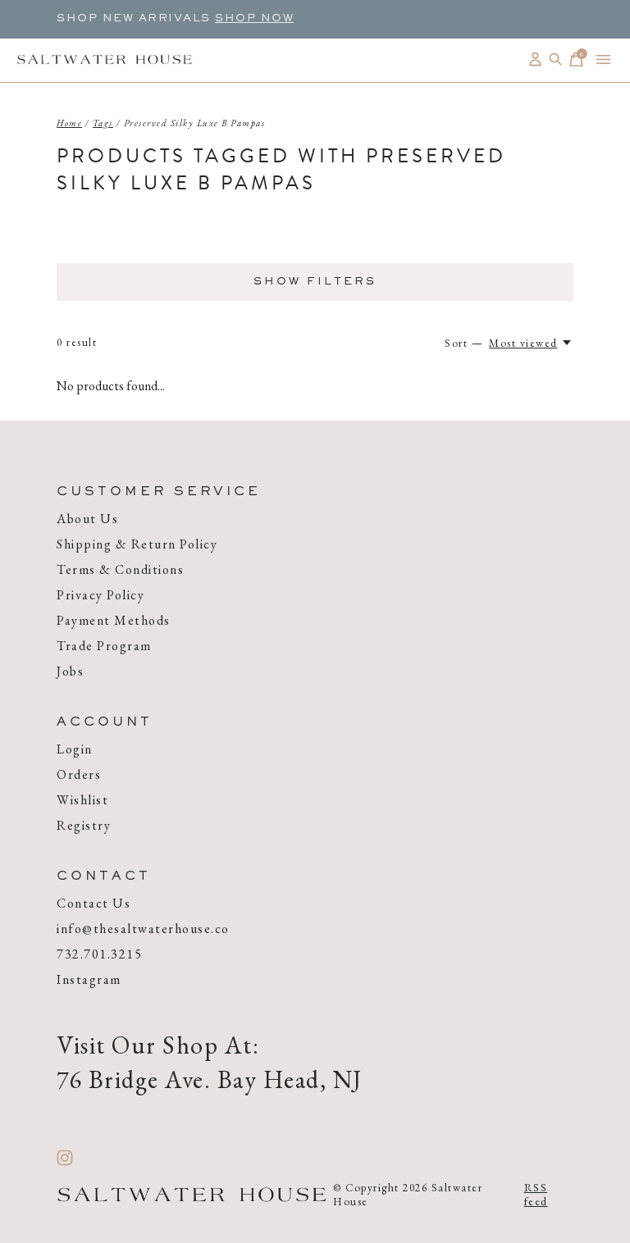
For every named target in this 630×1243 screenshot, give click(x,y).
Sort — (464, 343)
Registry (84, 825)
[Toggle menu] (603, 59)
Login (75, 749)
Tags (103, 123)
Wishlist (82, 799)
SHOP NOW (254, 19)
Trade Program (104, 645)
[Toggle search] (556, 59)
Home (69, 123)
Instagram (89, 979)
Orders (79, 774)
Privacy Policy (100, 594)
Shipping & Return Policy (137, 544)
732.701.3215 (99, 954)
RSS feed (536, 1195)
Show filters (315, 282)
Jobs (70, 671)
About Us (87, 518)
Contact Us (93, 903)
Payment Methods (114, 620)
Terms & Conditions (120, 569)
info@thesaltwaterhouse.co (143, 928)
